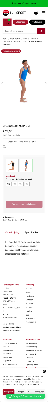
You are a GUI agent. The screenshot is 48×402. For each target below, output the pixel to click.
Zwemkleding (20, 41)
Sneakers (29, 304)
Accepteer (8, 392)
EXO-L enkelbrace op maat (10, 345)
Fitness (29, 307)
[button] (44, 371)
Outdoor (29, 300)
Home (5, 39)
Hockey (29, 311)
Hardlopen (30, 296)
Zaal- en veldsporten (30, 316)
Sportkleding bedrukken (8, 352)
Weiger (21, 392)
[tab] (12, 233)
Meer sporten (29, 39)
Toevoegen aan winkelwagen (24, 204)
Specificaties (31, 232)
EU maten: (19, 179)
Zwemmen (7, 41)
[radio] (8, 184)
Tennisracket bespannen (8, 359)
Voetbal (29, 289)
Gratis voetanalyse (10, 365)
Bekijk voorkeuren (36, 392)
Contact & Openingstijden (32, 363)
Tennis (28, 292)
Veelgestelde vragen (34, 350)
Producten (15, 39)
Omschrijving (12, 232)
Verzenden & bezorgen (31, 356)
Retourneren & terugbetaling (31, 345)
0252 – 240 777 (10, 298)
